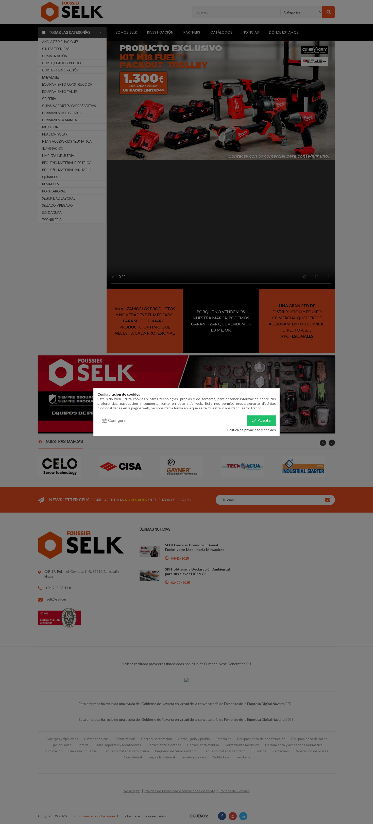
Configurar (114, 421)
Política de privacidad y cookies (251, 430)
